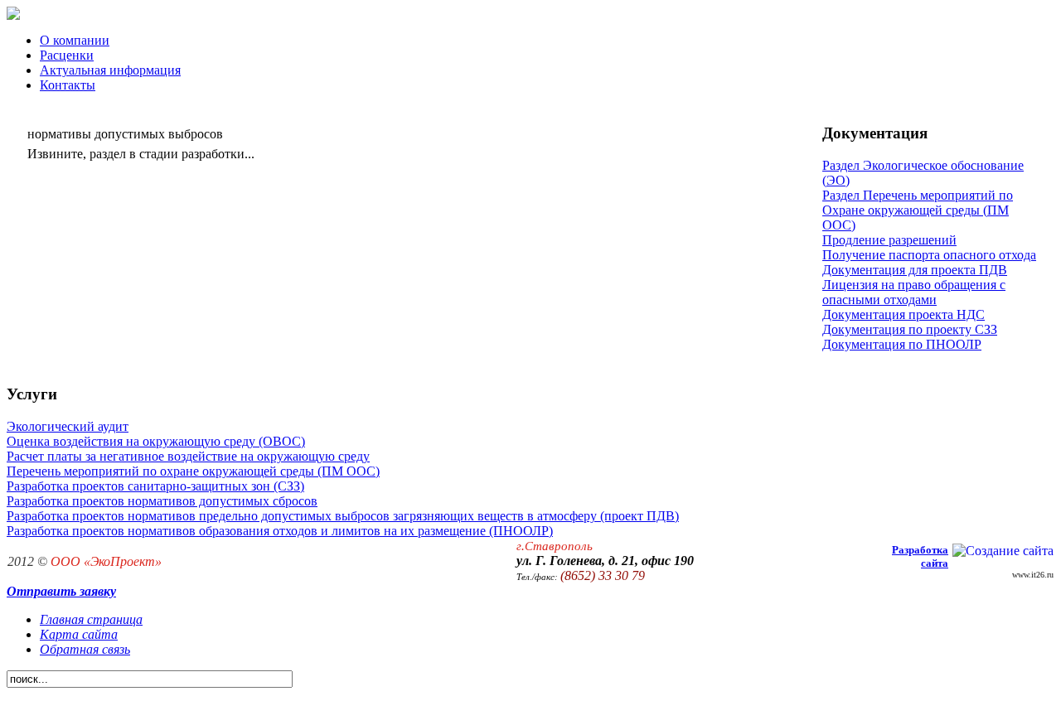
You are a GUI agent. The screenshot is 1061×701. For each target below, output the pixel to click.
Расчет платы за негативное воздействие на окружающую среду (188, 456)
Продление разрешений (889, 240)
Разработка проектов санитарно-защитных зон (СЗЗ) (155, 486)
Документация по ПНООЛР (901, 344)
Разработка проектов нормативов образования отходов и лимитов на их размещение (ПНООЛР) (280, 531)
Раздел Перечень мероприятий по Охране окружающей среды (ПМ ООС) (917, 210)
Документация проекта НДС (903, 314)
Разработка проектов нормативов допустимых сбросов (162, 501)
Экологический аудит (67, 426)
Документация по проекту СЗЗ (909, 329)
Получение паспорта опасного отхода (929, 255)
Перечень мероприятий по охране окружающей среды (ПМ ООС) (193, 471)
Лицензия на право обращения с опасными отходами (913, 292)
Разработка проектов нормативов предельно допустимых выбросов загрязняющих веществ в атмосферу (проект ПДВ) (343, 516)
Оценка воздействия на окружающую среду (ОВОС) (156, 441)
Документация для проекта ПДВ (914, 270)
